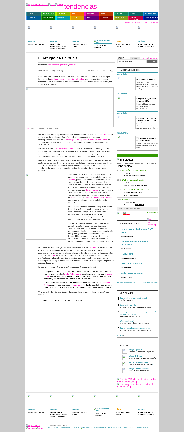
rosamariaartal (128, 236)
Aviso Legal (127, 427)
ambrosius (127, 248)
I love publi (104, 17)
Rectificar (55, 301)
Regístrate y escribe (150, 282)
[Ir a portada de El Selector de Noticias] (125, 159)
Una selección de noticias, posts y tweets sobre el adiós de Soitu (58, 46)
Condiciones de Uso (99, 427)
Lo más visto (126, 293)
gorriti (27, 128)
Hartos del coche (48, 13)
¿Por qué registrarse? (151, 22)
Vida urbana (61, 13)
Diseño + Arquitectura (134, 18)
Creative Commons (142, 427)
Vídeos (132, 13)
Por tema (145, 58)
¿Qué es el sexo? (127, 321)
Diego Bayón (140, 175)
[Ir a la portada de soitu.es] (35, 426)
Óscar (137, 195)
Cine (73, 13)
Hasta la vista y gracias (36, 44)
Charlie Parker (69, 274)
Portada (30, 13)
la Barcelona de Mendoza (102, 198)
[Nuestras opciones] (86, 427)
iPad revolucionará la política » (134, 180)
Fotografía (118, 13)
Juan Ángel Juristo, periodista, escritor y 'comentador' (87, 140)
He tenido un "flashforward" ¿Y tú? (137, 230)
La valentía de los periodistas (100, 46)
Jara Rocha (139, 205)
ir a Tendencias (152, 212)
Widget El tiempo (135, 356)
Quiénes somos (65, 427)
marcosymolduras (129, 258)
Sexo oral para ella (128, 305)
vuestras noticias (129, 223)
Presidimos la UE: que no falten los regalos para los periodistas (146, 120)
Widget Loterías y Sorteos (139, 369)
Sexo (88, 17)
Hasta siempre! (128, 254)
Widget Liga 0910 (135, 350)
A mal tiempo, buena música (123, 45)
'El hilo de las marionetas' (63, 149)
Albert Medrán (141, 185)
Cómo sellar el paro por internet (133, 298)
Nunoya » (126, 199)
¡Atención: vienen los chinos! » (134, 170)
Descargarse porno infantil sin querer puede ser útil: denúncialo (138, 313)
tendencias (80, 6)
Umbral (96, 190)
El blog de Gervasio (151, 17)
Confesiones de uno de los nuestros (134, 242)
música (118, 41)
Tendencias (90, 13)
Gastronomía (119, 17)
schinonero (127, 267)
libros (49, 65)
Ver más (120, 335)
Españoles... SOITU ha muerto (79, 45)
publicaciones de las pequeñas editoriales (67, 79)
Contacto (76, 427)
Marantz (93, 248)
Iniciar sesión (129, 22)
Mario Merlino (78, 285)
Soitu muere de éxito (131, 273)
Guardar (67, 301)
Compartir (78, 301)
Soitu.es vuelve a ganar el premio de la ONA (146, 139)
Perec (87, 198)
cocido (52, 255)
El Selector (31, 17)
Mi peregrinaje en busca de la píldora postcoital (146, 45)
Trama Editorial (104, 135)
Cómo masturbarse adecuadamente (135, 328)
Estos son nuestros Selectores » (130, 209)
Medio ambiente (48, 17)
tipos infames (64, 65)
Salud (103, 13)
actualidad (31, 41)
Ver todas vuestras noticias (126, 282)
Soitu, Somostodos (130, 263)
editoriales (55, 65)
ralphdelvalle (127, 277)
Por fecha (153, 58)
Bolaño (78, 274)
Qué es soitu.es (53, 427)
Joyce (72, 198)
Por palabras (135, 58)
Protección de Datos (115, 427)
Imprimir (45, 301)
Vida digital (60, 17)
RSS (75, 425)
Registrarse (138, 22)
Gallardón (71, 180)
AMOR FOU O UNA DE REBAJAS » (135, 190)
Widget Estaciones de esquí (139, 362)
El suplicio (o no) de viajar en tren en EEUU (146, 100)
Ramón (88, 190)
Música (74, 17)
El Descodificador (150, 13)
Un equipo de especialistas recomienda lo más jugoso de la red (137, 163)
